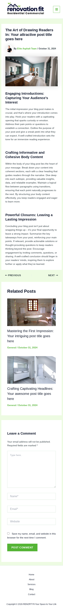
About (31, 579)
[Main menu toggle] (56, 9)
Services (31, 584)
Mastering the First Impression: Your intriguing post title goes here (30, 336)
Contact (31, 594)
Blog (31, 589)
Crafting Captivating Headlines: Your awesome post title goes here (30, 394)
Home (31, 574)
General (11, 347)
